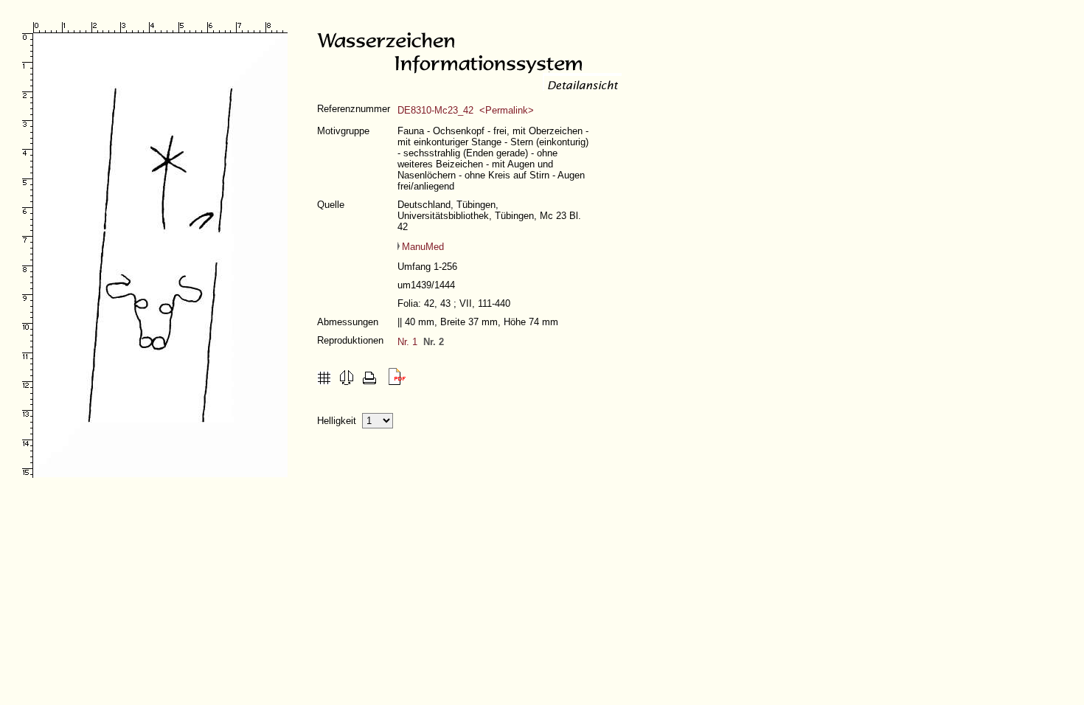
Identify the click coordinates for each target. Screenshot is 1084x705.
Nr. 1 (407, 341)
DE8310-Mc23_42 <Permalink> (465, 110)
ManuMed (423, 246)
